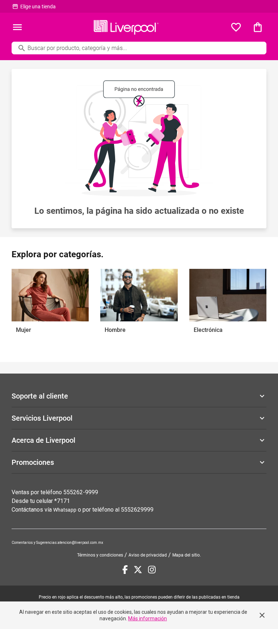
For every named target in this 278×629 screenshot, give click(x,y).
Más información (147, 618)
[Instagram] (152, 569)
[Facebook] (125, 569)
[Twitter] (138, 569)
